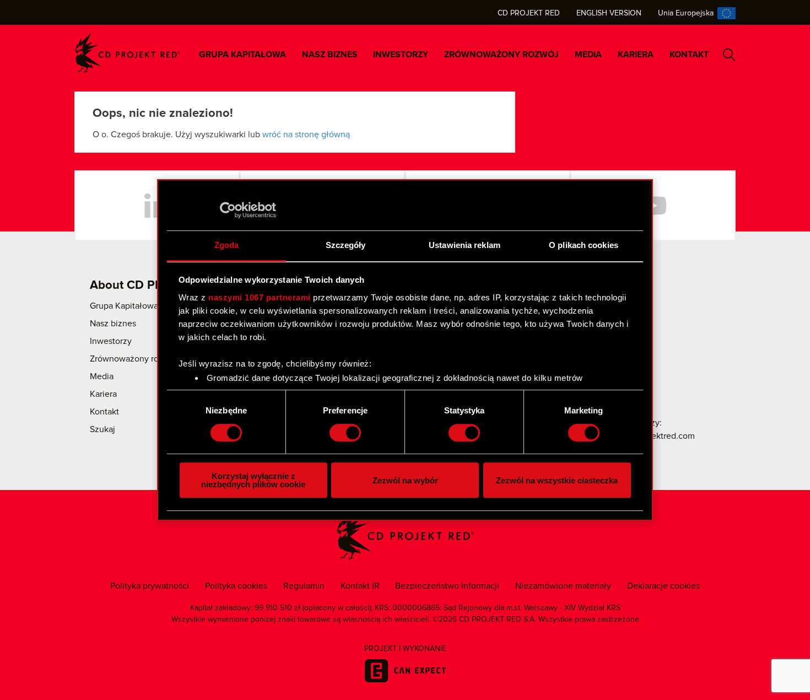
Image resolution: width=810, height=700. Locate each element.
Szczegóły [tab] (346, 245)
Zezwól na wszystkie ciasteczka (557, 480)
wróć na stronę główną (306, 134)
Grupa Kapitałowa (242, 54)
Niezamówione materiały (563, 585)
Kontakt (689, 54)
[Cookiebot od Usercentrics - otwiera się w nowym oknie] (228, 210)
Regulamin (304, 585)
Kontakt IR (360, 585)
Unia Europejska (686, 13)
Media (588, 54)
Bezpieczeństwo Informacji (447, 585)
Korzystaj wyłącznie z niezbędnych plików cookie (253, 480)
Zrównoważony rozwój (501, 54)
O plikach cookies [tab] (583, 245)
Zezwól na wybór (405, 480)
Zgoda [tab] (226, 245)
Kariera (636, 54)
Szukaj (729, 55)
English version (608, 13)
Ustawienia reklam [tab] (464, 245)
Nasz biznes (330, 54)
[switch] (345, 432)
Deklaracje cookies (663, 585)
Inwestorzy (400, 54)
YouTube (653, 205)
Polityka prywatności (149, 585)
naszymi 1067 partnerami (259, 297)
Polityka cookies (236, 585)
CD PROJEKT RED (127, 53)
